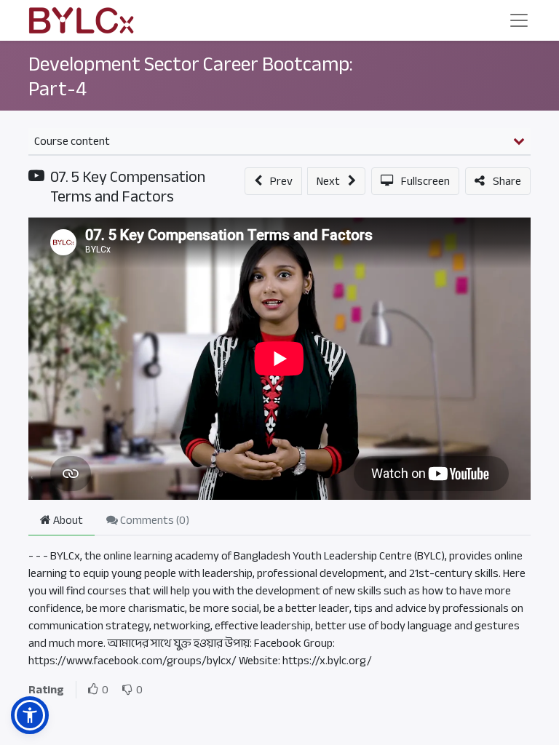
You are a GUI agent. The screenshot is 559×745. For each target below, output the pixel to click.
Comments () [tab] (153, 520)
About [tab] (67, 520)
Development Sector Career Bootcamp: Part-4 (190, 76)
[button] (273, 181)
